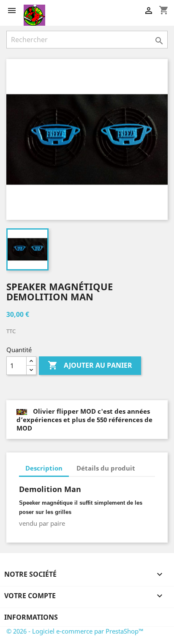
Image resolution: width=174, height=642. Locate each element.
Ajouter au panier (90, 365)
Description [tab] (44, 468)
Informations (31, 617)
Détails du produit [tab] (105, 468)
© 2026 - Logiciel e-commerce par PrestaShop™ (75, 631)
